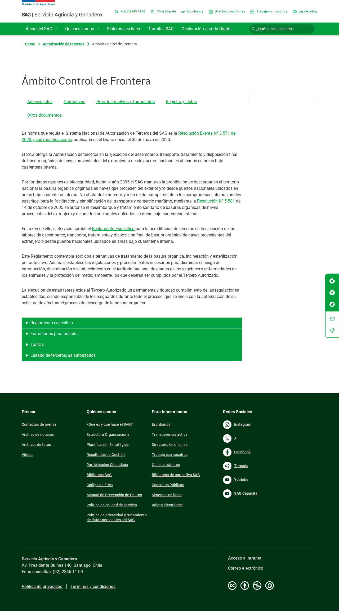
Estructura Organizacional (109, 434)
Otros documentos (44, 115)
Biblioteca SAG (99, 475)
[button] (41, 29)
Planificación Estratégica (108, 444)
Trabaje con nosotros (271, 11)
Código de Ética (100, 485)
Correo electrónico (245, 568)
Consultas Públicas (168, 485)
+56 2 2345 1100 (132, 11)
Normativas (74, 101)
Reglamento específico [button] (51, 322)
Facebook (242, 452)
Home (30, 44)
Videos (27, 454)
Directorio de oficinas (229, 11)
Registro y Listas (181, 101)
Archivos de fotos (36, 444)
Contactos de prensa (39, 424)
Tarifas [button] (37, 344)
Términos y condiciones (92, 586)
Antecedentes (39, 101)
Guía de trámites (166, 465)
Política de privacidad (42, 586)
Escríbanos (194, 11)
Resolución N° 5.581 (216, 201)
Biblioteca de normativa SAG (176, 475)
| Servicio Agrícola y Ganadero (62, 14)
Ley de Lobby (307, 11)
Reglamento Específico (113, 228)
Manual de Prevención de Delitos (114, 495)
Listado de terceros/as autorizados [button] (63, 355)
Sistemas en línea (167, 495)
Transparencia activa (170, 434)
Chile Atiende (166, 11)
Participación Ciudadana (107, 465)
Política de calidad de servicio (112, 505)
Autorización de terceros (63, 44)
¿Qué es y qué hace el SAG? (110, 424)
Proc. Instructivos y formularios (125, 101)
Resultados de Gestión (106, 454)
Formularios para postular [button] (54, 333)
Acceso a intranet (244, 558)
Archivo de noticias (38, 434)
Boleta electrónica (167, 505)
